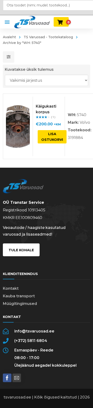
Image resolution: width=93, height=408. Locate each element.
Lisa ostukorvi (52, 137)
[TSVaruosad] (32, 21)
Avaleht (9, 37)
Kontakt (11, 288)
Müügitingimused (20, 303)
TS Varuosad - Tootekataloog (48, 37)
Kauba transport (19, 296)
